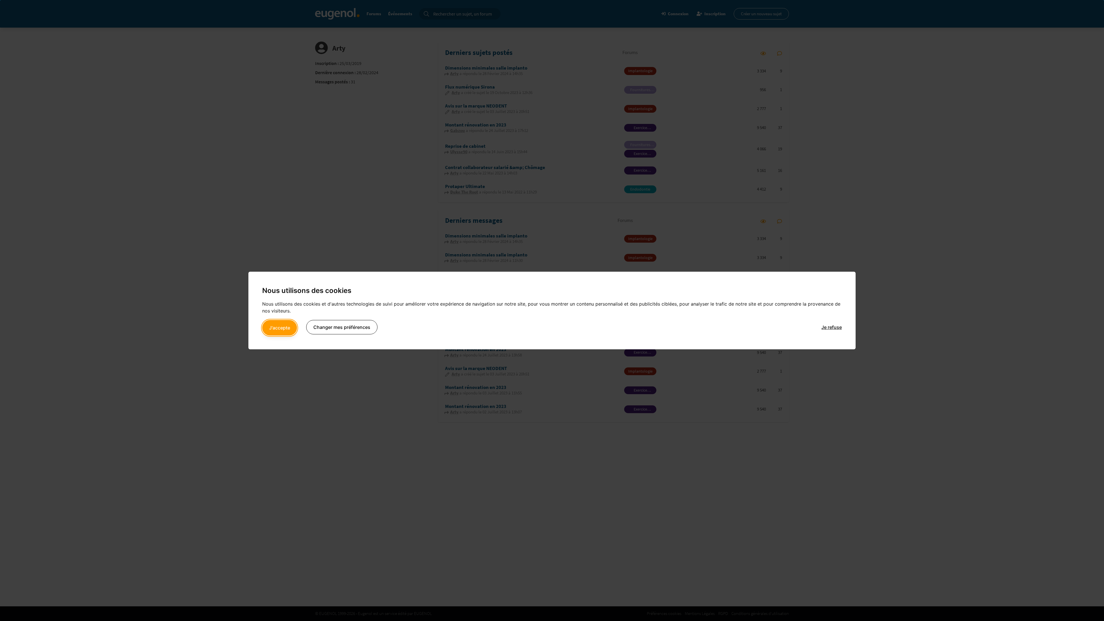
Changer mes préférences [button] (341, 327)
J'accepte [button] (279, 328)
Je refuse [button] (831, 327)
